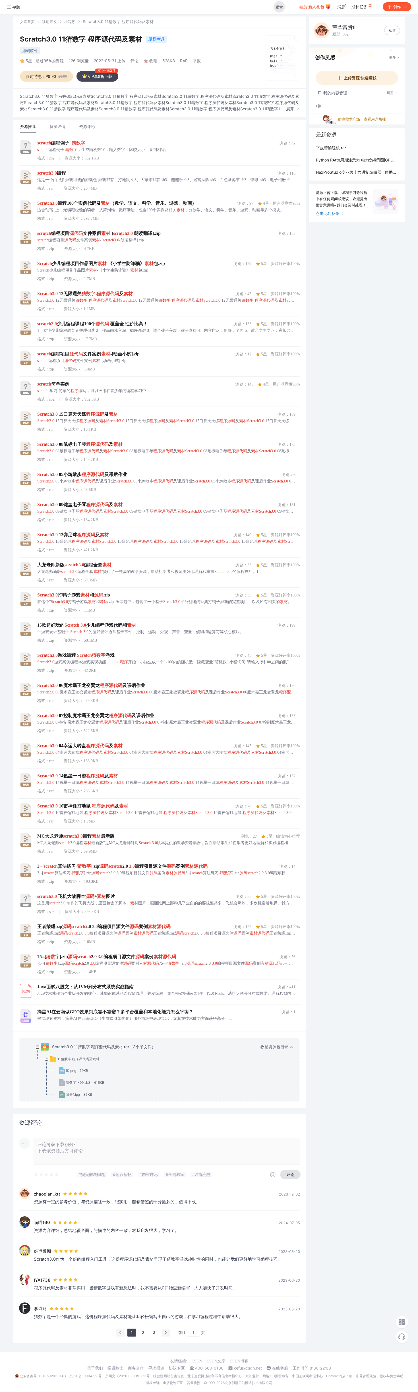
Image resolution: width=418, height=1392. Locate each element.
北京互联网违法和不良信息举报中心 (214, 1376)
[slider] (47, 1174)
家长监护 (252, 1376)
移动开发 (49, 21)
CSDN (197, 1361)
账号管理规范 (366, 1376)
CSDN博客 (239, 1361)
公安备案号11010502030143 (43, 1376)
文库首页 (27, 21)
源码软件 (30, 50)
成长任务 (360, 6)
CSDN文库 (216, 1361)
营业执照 (193, 1383)
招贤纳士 (115, 1368)
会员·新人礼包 (312, 6)
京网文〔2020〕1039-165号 (127, 1376)
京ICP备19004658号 (85, 1376)
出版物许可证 (173, 1383)
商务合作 (136, 1368)
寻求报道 (156, 1368)
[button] (292, 109)
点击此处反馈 (328, 213)
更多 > (394, 57)
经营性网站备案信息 (168, 1376)
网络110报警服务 (275, 1376)
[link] (27, 21)
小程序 (69, 21)
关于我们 (95, 1368)
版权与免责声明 (391, 1376)
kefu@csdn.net (248, 1368)
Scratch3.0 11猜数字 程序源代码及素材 (82, 39)
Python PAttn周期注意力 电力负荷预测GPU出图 (357, 160)
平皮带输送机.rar (331, 147)
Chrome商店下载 (339, 1376)
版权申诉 (156, 38)
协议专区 (177, 1368)
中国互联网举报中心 (307, 1376)
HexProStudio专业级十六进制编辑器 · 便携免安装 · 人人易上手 (357, 172)
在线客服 (280, 1368)
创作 (397, 6)
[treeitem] (164, 1070)
